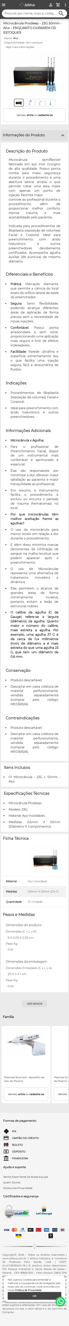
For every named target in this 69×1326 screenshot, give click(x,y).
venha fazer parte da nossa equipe (25, 1176)
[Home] (27, 5)
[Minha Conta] (50, 5)
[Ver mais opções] (65, 5)
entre (30, 115)
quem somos (11, 1182)
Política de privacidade (17, 1188)
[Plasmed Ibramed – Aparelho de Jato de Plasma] (26, 1042)
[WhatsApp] (60, 1301)
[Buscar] (61, 13)
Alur (15, 38)
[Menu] (3, 5)
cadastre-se (45, 115)
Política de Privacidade (28, 1290)
